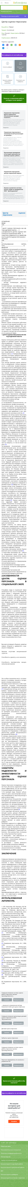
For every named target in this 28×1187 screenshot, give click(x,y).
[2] (23, 413)
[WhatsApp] (11, 45)
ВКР (2, 1171)
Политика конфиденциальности (11, 1153)
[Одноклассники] (20, 45)
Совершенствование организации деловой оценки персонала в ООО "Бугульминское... (14, 1017)
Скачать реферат (7, 67)
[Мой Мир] (3, 48)
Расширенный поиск (6, 11)
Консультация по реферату (9, 1174)
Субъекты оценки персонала (10, 1038)
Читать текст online (20, 67)
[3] (6, 444)
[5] (11, 500)
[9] (19, 809)
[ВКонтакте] (3, 45)
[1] (12, 354)
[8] (16, 734)
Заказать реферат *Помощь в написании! (7, 81)
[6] (23, 551)
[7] (2, 689)
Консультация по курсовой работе (12, 1164)
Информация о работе (18, 1000)
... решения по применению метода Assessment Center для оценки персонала (13, 1006)
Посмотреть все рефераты (20, 80)
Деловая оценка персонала (9, 1028)
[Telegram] (16, 45)
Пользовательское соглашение (11, 1150)
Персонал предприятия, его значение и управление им (13, 1060)
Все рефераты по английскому (12, 55)
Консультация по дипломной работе (12, 1167)
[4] (12, 484)
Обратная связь (6, 1146)
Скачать (6, 1000)
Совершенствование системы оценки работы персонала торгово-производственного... (12, 994)
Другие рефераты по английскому (14, 1093)
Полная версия (5, 1157)
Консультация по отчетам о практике (13, 1178)
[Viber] (7, 45)
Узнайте (14, 1121)
